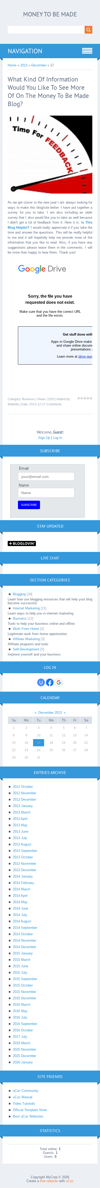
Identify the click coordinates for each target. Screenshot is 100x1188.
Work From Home (26, 629)
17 (39, 742)
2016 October (23, 1030)
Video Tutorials (24, 1103)
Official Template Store (30, 1110)
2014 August (22, 921)
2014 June (20, 908)
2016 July (20, 1017)
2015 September (25, 979)
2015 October (23, 985)
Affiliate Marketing (26, 639)
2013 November (24, 863)
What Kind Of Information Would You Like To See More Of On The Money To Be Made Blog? (48, 91)
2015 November (24, 992)
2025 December (24, 1056)
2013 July (20, 838)
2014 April (20, 896)
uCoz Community (25, 1091)
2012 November (24, 793)
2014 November (24, 940)
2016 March (21, 1004)
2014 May (20, 902)
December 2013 (50, 712)
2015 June (20, 966)
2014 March (21, 889)
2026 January (23, 1062)
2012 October (23, 787)
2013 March (21, 812)
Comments (54, 404)
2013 (23, 65)
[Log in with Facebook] (50, 682)
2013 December (24, 870)
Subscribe (29, 504)
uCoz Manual (22, 1097)
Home (12, 65)
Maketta (13, 404)
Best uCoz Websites (28, 1116)
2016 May (20, 1011)
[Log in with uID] (41, 682)
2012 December (24, 799)
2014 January (23, 876)
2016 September (25, 1024)
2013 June (20, 831)
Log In (57, 438)
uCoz (70, 1181)
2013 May (20, 825)
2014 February (23, 883)
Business (28, 399)
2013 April (20, 819)
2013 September (25, 851)
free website (49, 1181)
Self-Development (26, 649)
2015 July (20, 972)
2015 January (23, 953)
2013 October (23, 857)
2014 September (25, 928)
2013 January (23, 806)
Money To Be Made (50, 14)
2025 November (24, 1049)
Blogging (19, 594)
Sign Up (44, 438)
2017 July (20, 1037)
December (38, 65)
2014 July (20, 915)
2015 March (21, 960)
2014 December (24, 947)
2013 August (22, 844)
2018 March (21, 1043)
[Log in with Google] (59, 682)
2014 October (23, 934)
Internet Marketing (26, 608)
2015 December (24, 998)
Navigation (25, 51)
